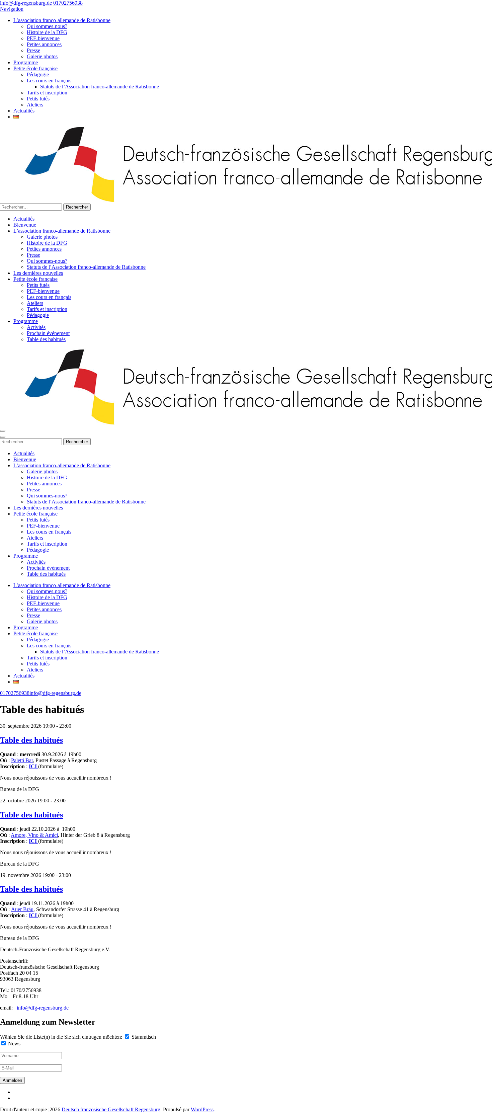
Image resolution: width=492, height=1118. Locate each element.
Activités (36, 327)
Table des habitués (46, 339)
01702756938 (68, 3)
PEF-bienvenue (43, 38)
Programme (25, 62)
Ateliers (35, 104)
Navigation (11, 9)
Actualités (23, 110)
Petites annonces (44, 44)
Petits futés (38, 98)
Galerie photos (42, 56)
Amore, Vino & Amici (34, 835)
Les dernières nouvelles (38, 273)
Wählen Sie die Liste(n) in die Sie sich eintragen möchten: (61, 1037)
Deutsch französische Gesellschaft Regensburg (111, 1109)
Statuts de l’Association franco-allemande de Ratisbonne (99, 86)
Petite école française (35, 68)
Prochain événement (48, 333)
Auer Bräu (22, 909)
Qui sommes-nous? (47, 26)
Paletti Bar (22, 760)
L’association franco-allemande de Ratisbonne (61, 20)
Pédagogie (38, 74)
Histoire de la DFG (47, 32)
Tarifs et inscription (47, 92)
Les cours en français (49, 80)
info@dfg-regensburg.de (26, 3)
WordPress (202, 1109)
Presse (33, 50)
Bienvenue (24, 225)
